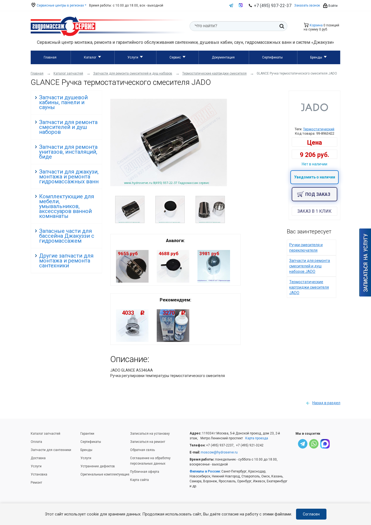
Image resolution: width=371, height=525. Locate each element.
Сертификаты (272, 57)
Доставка (38, 458)
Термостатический (318, 129)
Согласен (311, 514)
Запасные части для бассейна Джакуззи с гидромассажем (66, 236)
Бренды (316, 57)
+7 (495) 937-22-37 (272, 5)
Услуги (132, 57)
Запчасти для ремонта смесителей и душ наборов (68, 127)
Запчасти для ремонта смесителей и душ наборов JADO (309, 266)
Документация (223, 57)
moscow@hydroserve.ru (219, 452)
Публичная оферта (144, 472)
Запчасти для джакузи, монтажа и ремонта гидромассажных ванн (69, 176)
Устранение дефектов (97, 466)
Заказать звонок (307, 5)
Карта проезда (256, 438)
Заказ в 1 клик (314, 211)
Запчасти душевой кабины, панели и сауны (63, 102)
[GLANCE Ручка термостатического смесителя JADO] (168, 185)
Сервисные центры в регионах (60, 5)
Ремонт (36, 482)
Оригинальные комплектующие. (105, 474)
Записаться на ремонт (147, 442)
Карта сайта (139, 480)
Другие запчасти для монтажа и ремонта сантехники (66, 260)
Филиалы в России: (205, 471)
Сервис (175, 57)
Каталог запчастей (45, 434)
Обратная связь (142, 450)
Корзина (316, 25)
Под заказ (317, 194)
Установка (39, 474)
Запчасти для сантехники (51, 450)
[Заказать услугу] (365, 262)
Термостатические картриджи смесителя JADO (309, 287)
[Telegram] (302, 444)
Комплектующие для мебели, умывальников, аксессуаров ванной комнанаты (66, 206)
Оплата (36, 442)
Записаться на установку (150, 434)
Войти (333, 6)
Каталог (90, 57)
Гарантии (87, 434)
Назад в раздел (326, 403)
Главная (50, 57)
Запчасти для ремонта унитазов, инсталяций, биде (68, 152)
